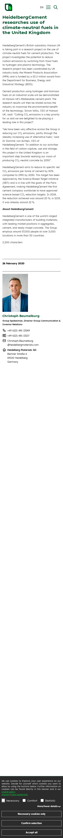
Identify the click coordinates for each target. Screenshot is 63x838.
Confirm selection (31, 823)
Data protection (19, 794)
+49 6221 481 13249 (18, 330)
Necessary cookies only (31, 813)
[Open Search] (55, 7)
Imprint (5, 794)
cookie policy (8, 791)
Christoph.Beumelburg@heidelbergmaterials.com (23, 342)
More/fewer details (47, 806)
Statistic (50, 800)
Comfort (32, 800)
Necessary (12, 800)
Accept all (31, 832)
